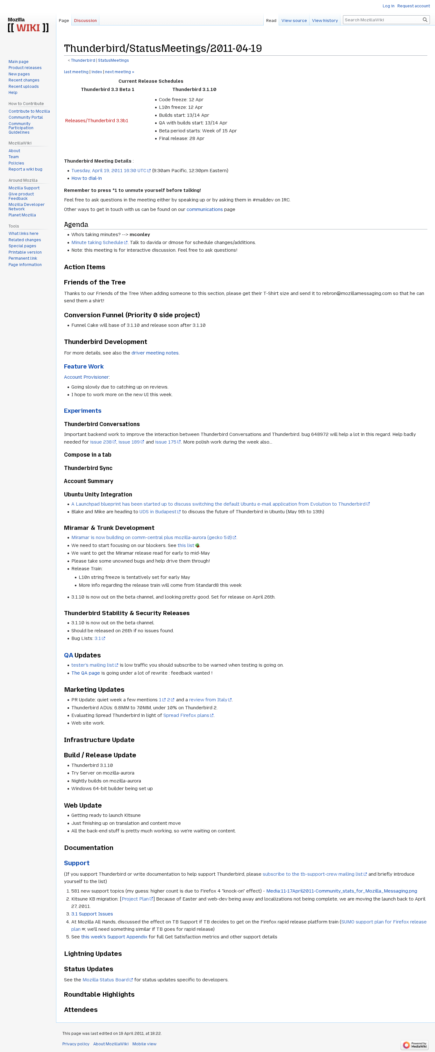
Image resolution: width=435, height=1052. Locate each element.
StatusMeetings (113, 60)
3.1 (98, 638)
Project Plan (135, 899)
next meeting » (119, 72)
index (96, 72)
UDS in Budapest (157, 512)
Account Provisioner (86, 377)
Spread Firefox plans (186, 715)
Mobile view (144, 1044)
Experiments (83, 410)
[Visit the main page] (28, 25)
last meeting (76, 72)
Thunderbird (83, 60)
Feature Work (84, 366)
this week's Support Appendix (114, 937)
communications (205, 209)
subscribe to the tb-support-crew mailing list (313, 874)
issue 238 (101, 442)
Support (76, 863)
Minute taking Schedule (97, 242)
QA (68, 655)
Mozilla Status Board (105, 980)
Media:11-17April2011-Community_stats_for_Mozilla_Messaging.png (341, 891)
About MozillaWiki (111, 1044)
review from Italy (208, 700)
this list (186, 545)
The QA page (85, 673)
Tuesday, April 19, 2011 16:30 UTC (108, 170)
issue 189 (129, 442)
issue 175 (165, 442)
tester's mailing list (92, 665)
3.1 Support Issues (92, 914)
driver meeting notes (155, 353)
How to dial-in (86, 178)
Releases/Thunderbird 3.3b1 (96, 120)
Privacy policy (75, 1044)
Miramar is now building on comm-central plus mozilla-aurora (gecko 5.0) (151, 537)
